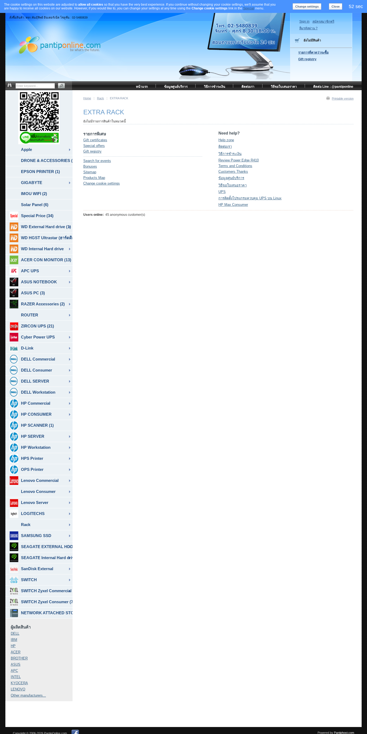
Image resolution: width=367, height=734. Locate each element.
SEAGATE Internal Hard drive (47, 557)
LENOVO (18, 689)
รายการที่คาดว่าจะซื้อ (313, 52)
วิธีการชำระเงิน (230, 154)
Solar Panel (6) (34, 204)
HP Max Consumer (233, 205)
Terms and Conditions (235, 166)
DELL (15, 633)
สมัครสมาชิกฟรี (323, 21)
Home (87, 98)
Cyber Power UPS (38, 337)
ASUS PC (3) (33, 293)
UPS (222, 192)
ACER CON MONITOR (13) (46, 259)
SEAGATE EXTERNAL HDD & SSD (47, 546)
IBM (14, 640)
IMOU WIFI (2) (34, 193)
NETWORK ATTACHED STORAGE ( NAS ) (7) (47, 613)
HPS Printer (32, 458)
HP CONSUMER (36, 414)
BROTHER (19, 658)
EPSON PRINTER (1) (40, 171)
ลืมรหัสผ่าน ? (308, 28)
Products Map (94, 178)
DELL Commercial (38, 359)
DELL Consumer (36, 370)
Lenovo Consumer (38, 491)
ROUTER (29, 315)
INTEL (16, 677)
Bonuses (90, 166)
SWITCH (29, 579)
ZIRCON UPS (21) (37, 326)
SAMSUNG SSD (36, 535)
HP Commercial (35, 403)
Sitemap (89, 172)
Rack (100, 98)
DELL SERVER (35, 381)
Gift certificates (95, 140)
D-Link (27, 348)
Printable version (343, 98)
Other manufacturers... (28, 695)
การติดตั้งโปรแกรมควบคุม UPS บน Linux (250, 198)
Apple (26, 149)
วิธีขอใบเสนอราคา (232, 185)
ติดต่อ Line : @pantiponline (333, 87)
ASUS (15, 664)
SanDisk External (37, 568)
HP (13, 646)
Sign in (304, 21)
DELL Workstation (38, 392)
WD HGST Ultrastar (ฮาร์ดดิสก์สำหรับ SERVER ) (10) (47, 237)
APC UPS (30, 271)
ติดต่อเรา (225, 146)
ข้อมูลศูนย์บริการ (231, 178)
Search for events (97, 161)
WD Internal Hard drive (42, 248)
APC (14, 671)
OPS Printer (32, 469)
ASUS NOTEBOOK (39, 282)
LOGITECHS (33, 513)
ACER (15, 652)
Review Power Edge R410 (238, 160)
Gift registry (92, 151)
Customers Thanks (233, 172)
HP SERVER (32, 436)
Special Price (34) (37, 215)
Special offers (94, 146)
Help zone (226, 140)
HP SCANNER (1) (37, 425)
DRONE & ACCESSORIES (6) (47, 160)
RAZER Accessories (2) (43, 304)
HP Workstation (36, 447)
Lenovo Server (34, 502)
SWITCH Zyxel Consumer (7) (47, 601)
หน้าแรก (142, 87)
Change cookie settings (101, 183)
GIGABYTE (31, 182)
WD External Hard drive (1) (46, 226)
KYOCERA (19, 683)
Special (248, 8)
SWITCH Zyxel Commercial (46, 590)
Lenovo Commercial (40, 480)
